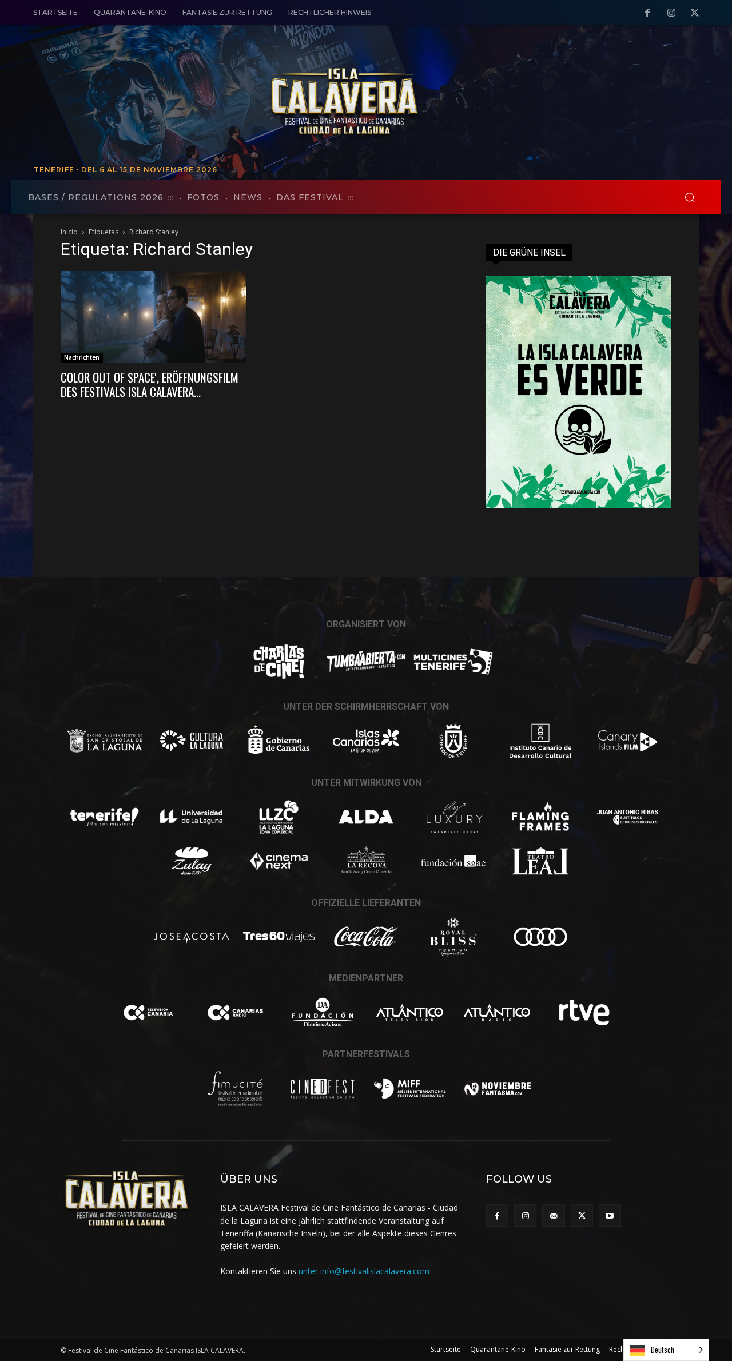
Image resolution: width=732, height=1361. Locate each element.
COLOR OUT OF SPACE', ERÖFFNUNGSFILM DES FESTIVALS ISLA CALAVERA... (149, 384)
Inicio (69, 232)
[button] (690, 197)
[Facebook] (647, 13)
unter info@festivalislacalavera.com (364, 1271)
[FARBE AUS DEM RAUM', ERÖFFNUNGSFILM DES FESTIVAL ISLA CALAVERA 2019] (153, 317)
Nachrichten (82, 357)
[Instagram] (671, 13)
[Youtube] (610, 1215)
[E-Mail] (553, 1215)
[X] (695, 13)
